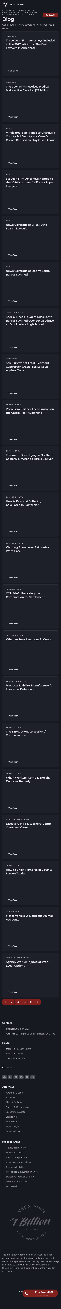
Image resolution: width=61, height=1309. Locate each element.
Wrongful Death (14, 1152)
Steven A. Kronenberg (17, 1107)
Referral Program (12, 15)
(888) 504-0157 (17, 1028)
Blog (31, 15)
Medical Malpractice (16, 1157)
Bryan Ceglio (13, 1126)
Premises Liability (15, 1167)
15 (31, 1001)
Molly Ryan (11, 1121)
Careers (7, 1067)
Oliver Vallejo (13, 1131)
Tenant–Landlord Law (17, 1181)
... (25, 1001)
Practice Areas (10, 13)
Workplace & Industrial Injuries (22, 1171)
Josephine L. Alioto (15, 1111)
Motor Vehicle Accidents (18, 1162)
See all (13, 1186)
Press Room (31, 13)
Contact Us (50, 15)
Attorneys (8, 10)
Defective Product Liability (20, 1176)
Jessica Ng (11, 1116)
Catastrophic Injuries (17, 1147)
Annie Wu (11, 1097)
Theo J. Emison (14, 1102)
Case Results (26, 10)
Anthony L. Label (14, 1092)
